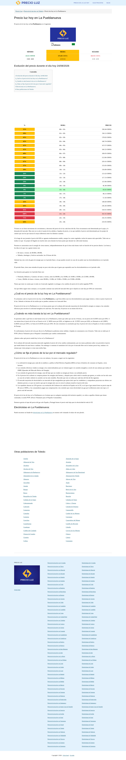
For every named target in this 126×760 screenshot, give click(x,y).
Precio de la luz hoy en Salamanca (57, 703)
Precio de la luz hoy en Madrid (56, 674)
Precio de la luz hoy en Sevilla (56, 714)
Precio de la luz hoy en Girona (56, 627)
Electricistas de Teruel (88, 724)
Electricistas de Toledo (88, 728)
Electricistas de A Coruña (88, 563)
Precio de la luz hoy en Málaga (56, 678)
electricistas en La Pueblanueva (43, 412)
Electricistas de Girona (88, 627)
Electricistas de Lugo (87, 671)
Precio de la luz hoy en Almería (56, 577)
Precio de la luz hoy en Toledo (33, 11)
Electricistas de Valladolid (89, 735)
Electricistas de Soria (87, 717)
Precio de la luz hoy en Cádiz (55, 602)
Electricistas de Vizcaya (88, 739)
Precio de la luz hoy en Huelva (56, 642)
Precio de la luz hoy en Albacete (56, 570)
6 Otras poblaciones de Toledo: (24, 89)
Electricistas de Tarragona (89, 721)
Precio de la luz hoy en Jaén (55, 653)
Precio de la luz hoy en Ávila (55, 584)
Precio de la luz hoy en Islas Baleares (58, 649)
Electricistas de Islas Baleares (90, 649)
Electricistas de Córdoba (88, 620)
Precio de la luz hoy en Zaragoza (56, 746)
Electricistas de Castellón (88, 609)
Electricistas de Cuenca (88, 624)
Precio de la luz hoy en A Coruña (56, 563)
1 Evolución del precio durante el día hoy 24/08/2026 (31, 76)
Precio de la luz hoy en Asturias (56, 581)
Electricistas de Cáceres (88, 599)
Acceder (72, 755)
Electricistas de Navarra (88, 689)
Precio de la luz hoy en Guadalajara (57, 635)
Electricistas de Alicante (88, 573)
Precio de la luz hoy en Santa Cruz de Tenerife (60, 707)
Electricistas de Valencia (88, 732)
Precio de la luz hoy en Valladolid (57, 735)
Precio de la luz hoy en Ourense (56, 692)
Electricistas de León (87, 663)
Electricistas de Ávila (87, 584)
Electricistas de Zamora (88, 742)
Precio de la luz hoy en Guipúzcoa (57, 638)
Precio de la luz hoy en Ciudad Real (57, 617)
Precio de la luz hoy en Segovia (56, 710)
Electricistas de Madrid (88, 674)
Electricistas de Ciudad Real (89, 617)
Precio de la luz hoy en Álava (56, 566)
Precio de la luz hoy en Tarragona (57, 721)
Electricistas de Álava (88, 566)
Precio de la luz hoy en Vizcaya (56, 739)
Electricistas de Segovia (88, 710)
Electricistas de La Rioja (88, 656)
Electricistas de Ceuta (87, 613)
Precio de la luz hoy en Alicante (56, 573)
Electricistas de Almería (88, 577)
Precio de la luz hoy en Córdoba (56, 620)
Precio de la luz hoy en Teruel (56, 724)
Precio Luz (19, 11)
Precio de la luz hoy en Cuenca (56, 624)
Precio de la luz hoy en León (55, 663)
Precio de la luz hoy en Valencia (56, 732)
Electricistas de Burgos (88, 595)
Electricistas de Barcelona (89, 591)
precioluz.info (28, 3)
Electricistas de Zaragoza (88, 746)
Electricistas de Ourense (88, 692)
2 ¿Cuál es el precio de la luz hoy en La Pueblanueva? (31, 78)
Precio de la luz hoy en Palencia (56, 696)
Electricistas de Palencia (88, 696)
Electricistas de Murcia (88, 685)
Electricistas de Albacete (88, 570)
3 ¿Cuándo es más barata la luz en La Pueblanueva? (30, 81)
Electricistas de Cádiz (87, 602)
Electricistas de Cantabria (88, 606)
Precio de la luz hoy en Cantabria (56, 606)
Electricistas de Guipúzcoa (89, 638)
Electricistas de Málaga (88, 678)
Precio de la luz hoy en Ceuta (55, 613)
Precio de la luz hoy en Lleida (56, 667)
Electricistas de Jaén (87, 653)
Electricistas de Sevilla (88, 714)
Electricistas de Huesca (88, 645)
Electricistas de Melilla (88, 681)
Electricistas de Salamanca (89, 703)
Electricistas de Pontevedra (89, 699)
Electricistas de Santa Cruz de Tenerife (92, 707)
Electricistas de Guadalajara (89, 635)
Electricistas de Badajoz (88, 588)
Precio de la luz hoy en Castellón (56, 609)
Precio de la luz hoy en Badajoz (56, 588)
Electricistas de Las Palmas (89, 660)
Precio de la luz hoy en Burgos (56, 595)
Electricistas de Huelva (88, 642)
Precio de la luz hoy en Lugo (55, 671)
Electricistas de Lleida (88, 667)
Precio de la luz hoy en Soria (55, 717)
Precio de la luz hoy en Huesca (56, 645)
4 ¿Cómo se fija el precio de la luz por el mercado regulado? (33, 84)
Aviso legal (17, 590)
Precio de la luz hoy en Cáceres (56, 599)
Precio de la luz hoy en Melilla (56, 681)
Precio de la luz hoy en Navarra (56, 689)
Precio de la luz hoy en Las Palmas (57, 660)
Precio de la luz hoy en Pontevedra (57, 699)
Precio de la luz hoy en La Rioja (56, 656)
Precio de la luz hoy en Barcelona (57, 591)
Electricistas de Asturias (88, 581)
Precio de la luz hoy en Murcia (56, 685)
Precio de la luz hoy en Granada (56, 631)
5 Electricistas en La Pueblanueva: (25, 86)
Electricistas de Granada (88, 631)
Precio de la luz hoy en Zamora (56, 742)
